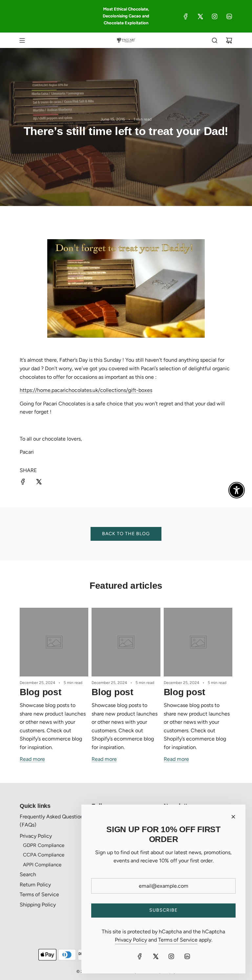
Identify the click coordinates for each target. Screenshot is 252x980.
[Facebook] (185, 16)
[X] (200, 16)
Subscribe (163, 910)
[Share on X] (39, 482)
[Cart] (229, 40)
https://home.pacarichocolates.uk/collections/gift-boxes (86, 390)
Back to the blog (126, 533)
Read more (32, 759)
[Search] (214, 40)
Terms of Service (178, 940)
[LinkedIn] (229, 16)
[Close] (233, 816)
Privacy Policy (131, 940)
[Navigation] (22, 40)
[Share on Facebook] (23, 482)
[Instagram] (214, 16)
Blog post (40, 692)
